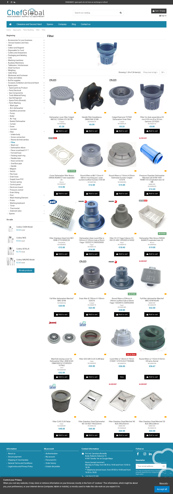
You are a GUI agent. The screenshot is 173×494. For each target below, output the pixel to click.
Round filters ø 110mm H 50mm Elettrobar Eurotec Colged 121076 (122, 178)
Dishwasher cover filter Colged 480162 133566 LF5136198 (61, 118)
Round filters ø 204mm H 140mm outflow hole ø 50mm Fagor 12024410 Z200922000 (122, 300)
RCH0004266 (152, 244)
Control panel (15, 184)
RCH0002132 (152, 124)
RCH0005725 (152, 428)
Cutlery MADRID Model (25, 260)
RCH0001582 (92, 182)
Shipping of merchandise (18, 460)
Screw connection (18, 137)
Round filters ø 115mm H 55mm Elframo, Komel (152, 360)
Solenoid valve (16, 211)
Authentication (52, 454)
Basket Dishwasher (17, 121)
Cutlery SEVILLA (22, 249)
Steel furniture (14, 68)
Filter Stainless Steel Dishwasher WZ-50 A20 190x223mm (92, 423)
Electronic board (16, 187)
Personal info (51, 460)
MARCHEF (152, 184)
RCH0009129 (122, 124)
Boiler (12, 116)
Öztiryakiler (61, 242)
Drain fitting (14, 192)
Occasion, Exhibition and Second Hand (23, 83)
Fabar (92, 361)
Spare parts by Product (18, 88)
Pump (12, 113)
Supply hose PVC (17, 179)
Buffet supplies (14, 80)
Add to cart (63, 131)
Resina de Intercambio (20, 140)
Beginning (11, 35)
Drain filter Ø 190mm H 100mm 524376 (91, 299)
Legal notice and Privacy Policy (20, 466)
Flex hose (13, 174)
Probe (12, 200)
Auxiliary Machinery (16, 63)
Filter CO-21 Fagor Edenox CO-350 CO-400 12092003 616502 (121, 239)
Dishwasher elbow (18, 148)
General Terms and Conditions (20, 463)
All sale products (25, 270)
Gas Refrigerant (15, 98)
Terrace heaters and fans (18, 43)
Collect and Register (16, 48)
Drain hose (14, 177)
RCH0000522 (92, 363)
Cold (10, 58)
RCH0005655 (122, 428)
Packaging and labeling (17, 55)
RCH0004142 (122, 244)
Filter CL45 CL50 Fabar (62, 422)
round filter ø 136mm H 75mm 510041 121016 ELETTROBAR (122, 360)
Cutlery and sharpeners (17, 53)
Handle (13, 166)
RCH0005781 (152, 305)
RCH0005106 (61, 303)
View (122, 377)
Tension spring (16, 182)
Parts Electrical (15, 90)
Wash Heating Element (19, 198)
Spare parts (13, 85)
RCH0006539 (152, 186)
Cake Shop (12, 73)
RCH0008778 (92, 305)
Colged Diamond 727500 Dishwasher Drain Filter (122, 118)
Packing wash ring (18, 156)
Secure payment (15, 457)
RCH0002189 (152, 363)
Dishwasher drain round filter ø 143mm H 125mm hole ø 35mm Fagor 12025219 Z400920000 (92, 240)
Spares (12, 214)
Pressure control (16, 190)
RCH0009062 (61, 124)
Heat (10, 45)
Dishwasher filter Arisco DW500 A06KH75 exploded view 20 (152, 239)
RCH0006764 (92, 426)
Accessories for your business (20, 40)
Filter (12, 132)
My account (50, 457)
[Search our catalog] (120, 13)
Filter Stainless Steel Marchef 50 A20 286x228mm (152, 423)
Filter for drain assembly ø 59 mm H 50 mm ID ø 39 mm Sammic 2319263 (152, 119)
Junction (13, 129)
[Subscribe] (163, 466)
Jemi (61, 368)
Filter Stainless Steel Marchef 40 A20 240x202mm (122, 423)
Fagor (92, 245)
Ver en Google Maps (105, 459)
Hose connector (17, 161)
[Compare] (61, 114)
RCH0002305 (122, 182)
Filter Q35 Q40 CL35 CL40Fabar (91, 359)
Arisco (62, 182)
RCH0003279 (92, 122)
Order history (51, 463)
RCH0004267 (61, 184)
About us (11, 454)
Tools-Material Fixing (17, 95)
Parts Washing (15, 103)
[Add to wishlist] (58, 114)
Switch (12, 171)
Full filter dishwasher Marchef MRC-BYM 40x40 (152, 299)
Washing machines (15, 60)
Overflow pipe (16, 163)
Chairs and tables (15, 78)
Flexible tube (16, 158)
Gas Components (16, 93)
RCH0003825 (61, 244)
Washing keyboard (17, 203)
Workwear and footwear (18, 75)
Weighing (11, 70)
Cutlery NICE (21, 238)
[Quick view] (65, 114)
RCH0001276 (92, 247)
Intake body (15, 134)
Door (12, 195)
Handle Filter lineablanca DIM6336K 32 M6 (92, 118)
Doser (12, 126)
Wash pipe (14, 105)
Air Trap (13, 119)
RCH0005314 (122, 363)
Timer (12, 206)
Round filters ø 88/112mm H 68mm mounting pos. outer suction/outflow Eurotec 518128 (92, 178)
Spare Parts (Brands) (17, 100)
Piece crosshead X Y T (20, 150)
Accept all (162, 489)
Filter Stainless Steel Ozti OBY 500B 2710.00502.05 (62, 239)
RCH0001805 (122, 307)
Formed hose (16, 153)
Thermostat (15, 208)
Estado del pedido (53, 466)
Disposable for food (16, 50)
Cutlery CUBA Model (24, 227)
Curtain (13, 124)
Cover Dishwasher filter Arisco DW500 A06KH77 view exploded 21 (61, 178)
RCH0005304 (61, 370)
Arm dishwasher (16, 108)
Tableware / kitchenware (18, 65)
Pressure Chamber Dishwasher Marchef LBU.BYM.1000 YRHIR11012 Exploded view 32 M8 (152, 179)
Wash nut (14, 145)
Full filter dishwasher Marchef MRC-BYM (62, 299)
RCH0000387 (61, 426)
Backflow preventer (18, 111)
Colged (61, 122)
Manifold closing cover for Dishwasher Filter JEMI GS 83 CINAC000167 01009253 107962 (61, 362)
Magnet (13, 169)
